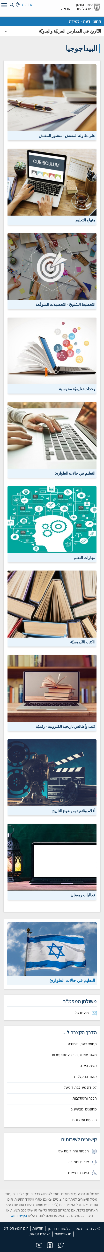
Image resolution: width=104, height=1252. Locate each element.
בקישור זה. (19, 1215)
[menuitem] (52, 1013)
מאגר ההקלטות (85, 1076)
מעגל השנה (88, 1065)
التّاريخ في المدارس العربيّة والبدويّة (70, 31)
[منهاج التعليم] (52, 186)
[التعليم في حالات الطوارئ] (52, 439)
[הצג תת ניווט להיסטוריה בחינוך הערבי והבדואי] (6, 31)
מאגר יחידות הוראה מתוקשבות (74, 1055)
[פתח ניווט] (3, 6)
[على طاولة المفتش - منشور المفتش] (52, 101)
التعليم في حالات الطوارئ (72, 980)
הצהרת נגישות (40, 1234)
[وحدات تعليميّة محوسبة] (52, 355)
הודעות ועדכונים (84, 1120)
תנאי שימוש (62, 1234)
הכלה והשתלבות (85, 1098)
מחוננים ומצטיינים (83, 1109)
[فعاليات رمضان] (52, 861)
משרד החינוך (84, 4)
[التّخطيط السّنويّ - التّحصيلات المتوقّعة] (52, 270)
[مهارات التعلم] (52, 523)
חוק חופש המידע (16, 1228)
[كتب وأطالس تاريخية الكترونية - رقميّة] (52, 692)
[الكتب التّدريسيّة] (52, 608)
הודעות (37, 1228)
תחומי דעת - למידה (85, 21)
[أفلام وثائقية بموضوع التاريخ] (52, 777)
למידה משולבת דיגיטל (80, 1087)
